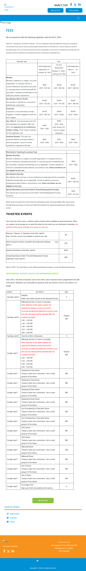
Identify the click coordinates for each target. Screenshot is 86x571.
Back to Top (81, 565)
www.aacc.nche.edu (10, 546)
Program (74, 10)
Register (55, 10)
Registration (14, 514)
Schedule (13, 518)
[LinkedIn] (80, 5)
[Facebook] (71, 5)
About (12, 522)
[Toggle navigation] (78, 18)
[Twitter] (75, 5)
